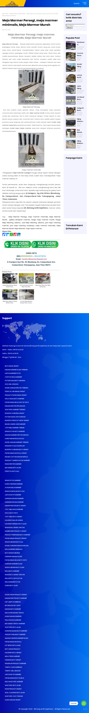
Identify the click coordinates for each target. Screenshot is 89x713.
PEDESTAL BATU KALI (12, 471)
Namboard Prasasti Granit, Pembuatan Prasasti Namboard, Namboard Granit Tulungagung (81, 43)
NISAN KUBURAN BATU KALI (14, 542)
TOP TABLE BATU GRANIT (13, 517)
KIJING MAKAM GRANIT (13, 700)
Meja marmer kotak (37, 113)
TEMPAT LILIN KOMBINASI (13, 667)
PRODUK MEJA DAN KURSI (17, 14)
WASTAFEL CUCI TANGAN (14, 696)
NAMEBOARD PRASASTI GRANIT (16, 531)
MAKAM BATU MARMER (13, 609)
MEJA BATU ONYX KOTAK (13, 578)
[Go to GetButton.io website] (83, 709)
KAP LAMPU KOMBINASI (13, 602)
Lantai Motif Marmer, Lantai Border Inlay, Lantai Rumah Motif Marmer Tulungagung (81, 76)
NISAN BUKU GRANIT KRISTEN (15, 527)
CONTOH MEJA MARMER (13, 377)
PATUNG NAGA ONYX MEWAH (15, 417)
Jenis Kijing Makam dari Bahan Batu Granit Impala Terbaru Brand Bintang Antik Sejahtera (80, 87)
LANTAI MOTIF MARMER (13, 495)
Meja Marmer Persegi (10, 44)
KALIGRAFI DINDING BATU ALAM (15, 524)
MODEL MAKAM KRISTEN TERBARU (16, 388)
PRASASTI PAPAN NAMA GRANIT (16, 395)
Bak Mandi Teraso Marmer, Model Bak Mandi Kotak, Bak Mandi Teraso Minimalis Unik (80, 131)
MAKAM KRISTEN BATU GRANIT (15, 506)
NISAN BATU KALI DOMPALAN (15, 446)
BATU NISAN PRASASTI (12, 649)
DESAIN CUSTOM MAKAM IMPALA (16, 457)
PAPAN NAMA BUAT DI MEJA (14, 678)
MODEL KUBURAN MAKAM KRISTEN (16, 546)
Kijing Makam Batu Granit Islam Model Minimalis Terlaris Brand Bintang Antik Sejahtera (80, 120)
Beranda (5, 14)
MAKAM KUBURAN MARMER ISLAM (16, 638)
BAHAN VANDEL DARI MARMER (15, 424)
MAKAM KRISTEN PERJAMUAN (15, 406)
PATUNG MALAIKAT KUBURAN (15, 380)
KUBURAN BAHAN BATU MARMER (16, 631)
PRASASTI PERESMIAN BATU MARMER (17, 535)
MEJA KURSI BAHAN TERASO (14, 613)
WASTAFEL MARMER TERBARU (15, 409)
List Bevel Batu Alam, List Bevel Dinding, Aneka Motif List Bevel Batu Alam (80, 98)
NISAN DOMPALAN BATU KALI (15, 491)
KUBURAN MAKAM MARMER (14, 498)
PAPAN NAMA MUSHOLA (13, 642)
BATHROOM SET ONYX (13, 605)
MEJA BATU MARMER (12, 571)
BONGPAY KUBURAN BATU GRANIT (17, 449)
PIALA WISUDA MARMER (13, 620)
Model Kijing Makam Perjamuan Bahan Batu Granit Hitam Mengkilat (80, 65)
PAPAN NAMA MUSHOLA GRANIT (16, 453)
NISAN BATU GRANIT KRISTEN (15, 575)
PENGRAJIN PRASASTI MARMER (15, 663)
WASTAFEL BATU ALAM (13, 627)
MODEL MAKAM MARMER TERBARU (17, 442)
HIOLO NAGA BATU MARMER (14, 399)
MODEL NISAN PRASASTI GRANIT (16, 595)
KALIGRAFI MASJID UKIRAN (14, 520)
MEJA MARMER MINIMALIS (13, 549)
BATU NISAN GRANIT (12, 366)
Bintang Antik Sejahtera (43, 709)
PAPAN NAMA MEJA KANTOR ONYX (17, 402)
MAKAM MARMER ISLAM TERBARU (16, 370)
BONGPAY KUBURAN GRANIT (14, 413)
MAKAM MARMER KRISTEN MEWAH (17, 435)
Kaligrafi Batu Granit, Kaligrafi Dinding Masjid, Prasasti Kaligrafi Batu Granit (80, 109)
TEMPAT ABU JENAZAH (13, 671)
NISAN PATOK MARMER (13, 480)
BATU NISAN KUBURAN (12, 553)
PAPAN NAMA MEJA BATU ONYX (16, 560)
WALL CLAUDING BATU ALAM (15, 692)
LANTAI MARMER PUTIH (13, 373)
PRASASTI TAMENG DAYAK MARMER (17, 460)
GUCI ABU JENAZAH (11, 384)
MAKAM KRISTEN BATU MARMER (16, 598)
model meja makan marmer (20, 128)
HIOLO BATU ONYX (11, 513)
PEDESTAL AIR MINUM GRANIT (15, 391)
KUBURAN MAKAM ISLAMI (13, 556)
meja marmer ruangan (21, 173)
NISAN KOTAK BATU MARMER (15, 431)
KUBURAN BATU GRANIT (13, 660)
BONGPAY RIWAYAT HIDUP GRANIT (17, 420)
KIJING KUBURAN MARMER (14, 484)
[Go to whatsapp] (84, 703)
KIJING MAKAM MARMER (13, 616)
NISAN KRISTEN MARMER (13, 464)
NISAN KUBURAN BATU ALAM (14, 567)
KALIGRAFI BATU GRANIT (13, 653)
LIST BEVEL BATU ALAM (12, 645)
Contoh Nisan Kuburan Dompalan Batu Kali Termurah (80, 54)
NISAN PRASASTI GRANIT (13, 689)
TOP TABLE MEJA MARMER (14, 509)
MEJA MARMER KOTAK (12, 582)
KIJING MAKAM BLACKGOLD (14, 438)
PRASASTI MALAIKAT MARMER (15, 634)
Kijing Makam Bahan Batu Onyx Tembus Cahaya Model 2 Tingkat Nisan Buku (80, 142)
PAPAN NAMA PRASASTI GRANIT (16, 538)
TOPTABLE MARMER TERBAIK (15, 428)
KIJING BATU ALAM (11, 585)
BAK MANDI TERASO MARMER (15, 624)
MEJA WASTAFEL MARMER (14, 682)
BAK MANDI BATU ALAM (13, 468)
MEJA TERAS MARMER (12, 656)
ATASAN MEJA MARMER (13, 487)
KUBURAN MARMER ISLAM (13, 564)
